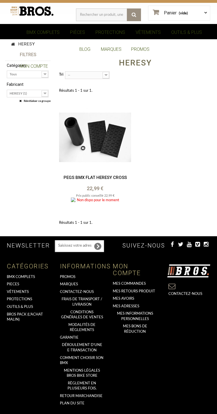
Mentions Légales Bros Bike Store (82, 373)
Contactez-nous (77, 292)
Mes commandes (129, 284)
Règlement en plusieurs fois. (82, 386)
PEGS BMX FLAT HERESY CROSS (95, 177)
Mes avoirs (123, 299)
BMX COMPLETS (43, 32)
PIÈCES (77, 32)
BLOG (84, 49)
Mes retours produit (134, 291)
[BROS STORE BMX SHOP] (32, 11)
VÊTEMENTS (148, 32)
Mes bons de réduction (135, 329)
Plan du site (72, 403)
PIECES (13, 284)
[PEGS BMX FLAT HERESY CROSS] (95, 137)
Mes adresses (126, 306)
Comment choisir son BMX (81, 360)
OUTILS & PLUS (186, 32)
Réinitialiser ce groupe (37, 101)
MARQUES (111, 49)
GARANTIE (69, 337)
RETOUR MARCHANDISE (81, 396)
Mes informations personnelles (135, 316)
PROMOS (140, 49)
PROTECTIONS (110, 32)
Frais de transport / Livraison (82, 301)
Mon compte (127, 270)
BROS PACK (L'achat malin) (25, 317)
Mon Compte (33, 66)
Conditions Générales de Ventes (82, 314)
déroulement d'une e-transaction (82, 347)
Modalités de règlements (82, 327)
